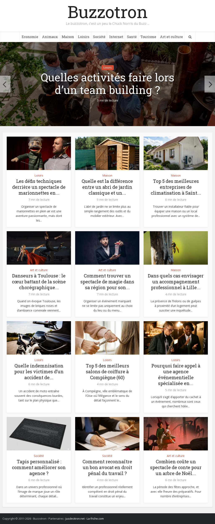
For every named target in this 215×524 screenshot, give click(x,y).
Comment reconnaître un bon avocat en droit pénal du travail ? (107, 467)
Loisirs (83, 36)
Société (99, 36)
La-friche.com (95, 518)
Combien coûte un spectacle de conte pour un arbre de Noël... (176, 467)
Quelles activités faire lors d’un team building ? (107, 83)
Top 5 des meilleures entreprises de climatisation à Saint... (176, 187)
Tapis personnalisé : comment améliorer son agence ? (39, 467)
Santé (132, 36)
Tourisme (148, 36)
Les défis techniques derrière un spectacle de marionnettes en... (39, 187)
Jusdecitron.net (75, 518)
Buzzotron (107, 11)
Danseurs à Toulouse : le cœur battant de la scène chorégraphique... (39, 281)
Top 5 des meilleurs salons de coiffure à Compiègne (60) (107, 371)
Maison (68, 36)
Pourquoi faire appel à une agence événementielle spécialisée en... (175, 374)
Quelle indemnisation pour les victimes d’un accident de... (39, 371)
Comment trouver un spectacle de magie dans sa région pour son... (107, 281)
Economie (30, 36)
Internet (116, 36)
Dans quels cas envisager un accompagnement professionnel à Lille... (176, 281)
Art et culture (171, 36)
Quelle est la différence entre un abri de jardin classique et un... (107, 187)
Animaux (50, 36)
